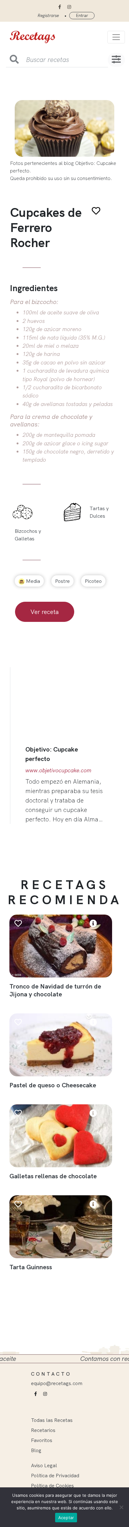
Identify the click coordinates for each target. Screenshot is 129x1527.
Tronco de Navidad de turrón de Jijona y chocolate (55, 990)
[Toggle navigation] (116, 37)
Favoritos (41, 1440)
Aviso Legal (44, 1465)
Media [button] (32, 581)
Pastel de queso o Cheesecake (52, 1085)
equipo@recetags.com (56, 1383)
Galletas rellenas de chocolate (53, 1176)
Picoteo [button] (93, 581)
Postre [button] (62, 581)
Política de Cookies (52, 1485)
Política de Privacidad (55, 1475)
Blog (36, 1450)
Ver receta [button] (44, 612)
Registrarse (48, 15)
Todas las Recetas (52, 1420)
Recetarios (43, 1430)
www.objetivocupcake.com (58, 770)
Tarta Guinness (30, 1267)
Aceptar (66, 1517)
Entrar (82, 15)
